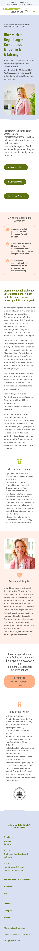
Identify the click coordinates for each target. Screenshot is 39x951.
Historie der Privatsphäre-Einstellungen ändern (18, 934)
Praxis (6, 863)
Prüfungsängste (15, 181)
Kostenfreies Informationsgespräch (18, 880)
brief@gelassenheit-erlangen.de (18, 854)
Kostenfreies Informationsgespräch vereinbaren (19, 682)
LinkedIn (7, 904)
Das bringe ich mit (19, 711)
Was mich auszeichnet (19, 469)
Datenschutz (8, 844)
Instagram (8, 910)
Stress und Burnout (16, 196)
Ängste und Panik (16, 167)
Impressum (7, 841)
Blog (5, 893)
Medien (7, 917)
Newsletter (8, 886)
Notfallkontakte (9, 857)
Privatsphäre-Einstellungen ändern (14, 928)
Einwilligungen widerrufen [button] (12, 941)
